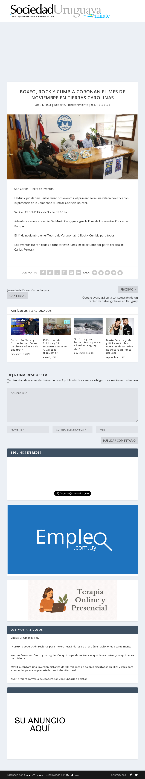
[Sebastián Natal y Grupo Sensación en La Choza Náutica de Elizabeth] (25, 326)
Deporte (59, 105)
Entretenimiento (77, 105)
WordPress (72, 775)
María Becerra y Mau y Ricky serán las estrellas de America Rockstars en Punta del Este (120, 346)
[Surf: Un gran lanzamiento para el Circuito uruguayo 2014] (88, 326)
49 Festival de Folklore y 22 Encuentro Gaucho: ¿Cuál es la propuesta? (55, 346)
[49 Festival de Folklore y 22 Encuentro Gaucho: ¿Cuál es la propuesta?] (57, 326)
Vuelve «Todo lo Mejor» (25, 638)
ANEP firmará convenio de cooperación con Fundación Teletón (49, 679)
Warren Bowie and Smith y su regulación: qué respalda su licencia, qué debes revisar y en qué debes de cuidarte (72, 656)
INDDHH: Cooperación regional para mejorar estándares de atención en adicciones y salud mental (71, 646)
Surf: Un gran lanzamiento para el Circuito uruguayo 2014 (87, 343)
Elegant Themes (33, 775)
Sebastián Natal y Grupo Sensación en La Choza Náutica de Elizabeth (24, 344)
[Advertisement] (72, 48)
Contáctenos (118, 775)
